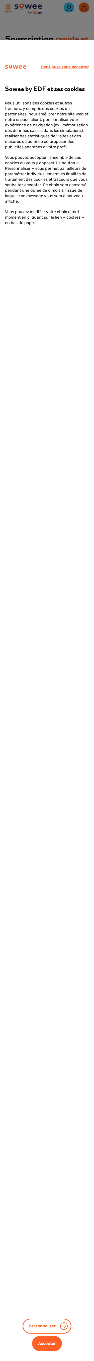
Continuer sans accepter (65, 67)
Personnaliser (42, 1326)
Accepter (47, 1343)
